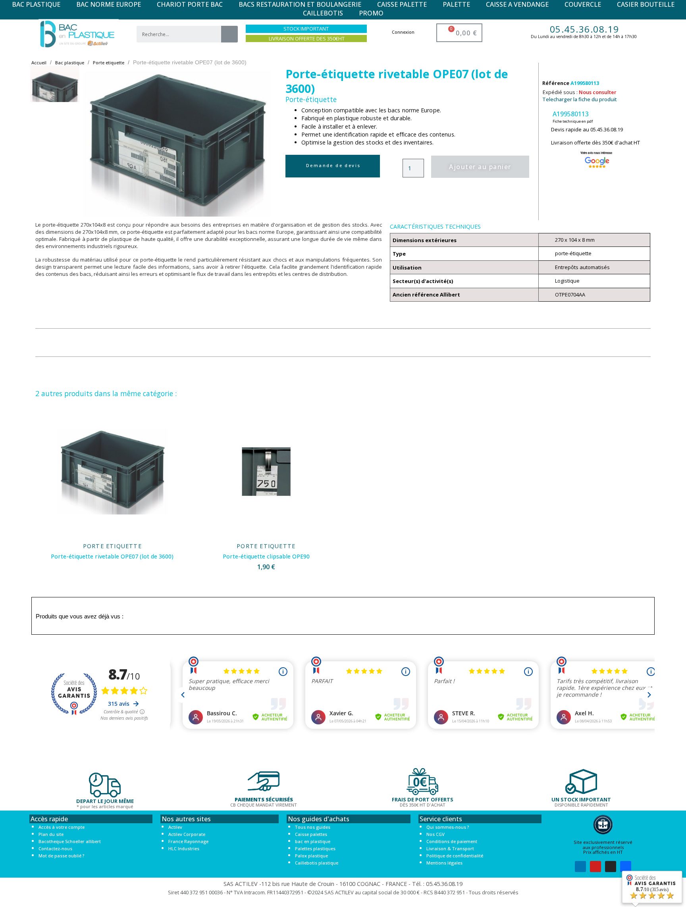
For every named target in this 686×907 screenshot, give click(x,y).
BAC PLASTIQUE (36, 4)
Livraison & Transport (450, 848)
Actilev (175, 827)
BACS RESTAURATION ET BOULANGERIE (300, 4)
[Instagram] (610, 866)
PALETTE (456, 4)
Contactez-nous (55, 848)
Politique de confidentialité (454, 856)
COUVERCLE (583, 4)
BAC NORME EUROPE (108, 4)
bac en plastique (312, 841)
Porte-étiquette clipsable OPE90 (266, 556)
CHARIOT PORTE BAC (190, 4)
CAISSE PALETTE (402, 4)
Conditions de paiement (451, 841)
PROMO (371, 13)
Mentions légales (444, 863)
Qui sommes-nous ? (447, 827)
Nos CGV (435, 834)
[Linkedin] (580, 866)
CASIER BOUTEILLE (645, 4)
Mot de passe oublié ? (61, 856)
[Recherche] (229, 34)
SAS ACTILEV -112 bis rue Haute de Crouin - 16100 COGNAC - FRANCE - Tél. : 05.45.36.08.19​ (343, 884)
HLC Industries (183, 848)
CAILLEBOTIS (323, 13)
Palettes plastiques (315, 848)
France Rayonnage (188, 841)
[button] (95, 144)
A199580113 (571, 114)
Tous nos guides (312, 827)
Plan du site (51, 834)
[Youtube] (595, 866)
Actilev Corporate (186, 834)
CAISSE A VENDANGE (517, 4)
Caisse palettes (311, 834)
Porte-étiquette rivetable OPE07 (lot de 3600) (112, 556)
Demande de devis (333, 165)
